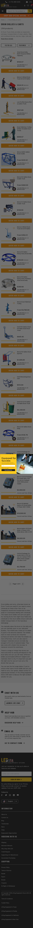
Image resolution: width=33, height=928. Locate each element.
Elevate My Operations (8, 470)
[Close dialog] (31, 455)
